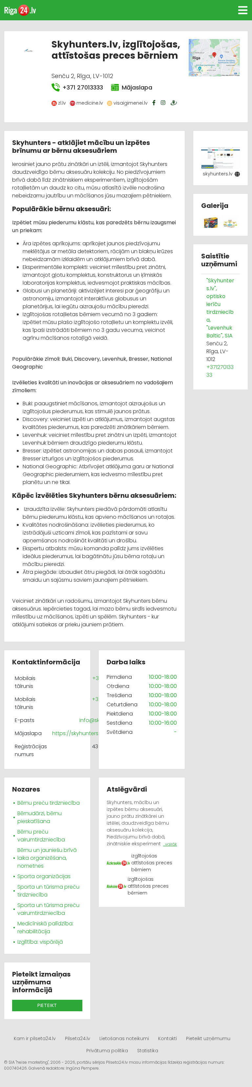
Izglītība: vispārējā (40, 942)
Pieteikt (47, 1005)
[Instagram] (164, 102)
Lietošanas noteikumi (124, 1038)
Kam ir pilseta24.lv (35, 1038)
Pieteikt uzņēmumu (208, 1038)
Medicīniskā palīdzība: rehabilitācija (45, 927)
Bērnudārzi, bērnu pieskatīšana (39, 817)
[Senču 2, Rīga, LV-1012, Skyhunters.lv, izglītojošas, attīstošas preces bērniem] (214, 57)
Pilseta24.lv (77, 1038)
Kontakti (167, 1038)
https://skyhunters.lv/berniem (89, 733)
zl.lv (62, 103)
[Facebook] (154, 102)
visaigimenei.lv (131, 103)
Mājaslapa (137, 87)
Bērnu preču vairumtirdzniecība (41, 835)
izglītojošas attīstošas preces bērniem (151, 863)
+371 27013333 (82, 87)
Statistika (147, 1050)
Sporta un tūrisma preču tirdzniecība (48, 890)
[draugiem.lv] (174, 102)
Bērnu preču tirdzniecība (48, 803)
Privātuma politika (107, 1050)
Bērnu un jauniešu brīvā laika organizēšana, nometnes (47, 858)
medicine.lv (89, 103)
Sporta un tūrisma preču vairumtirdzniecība (48, 909)
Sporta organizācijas (44, 876)
